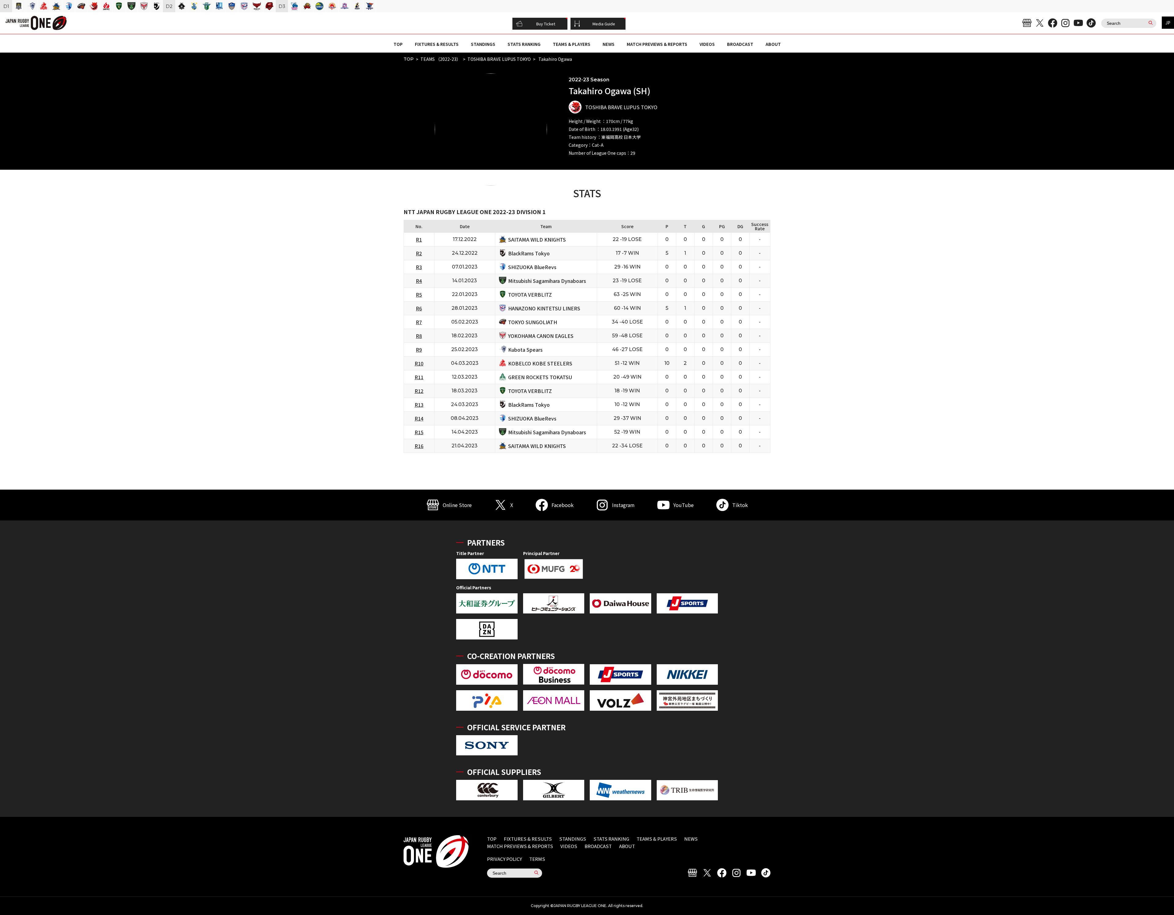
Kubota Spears (525, 349)
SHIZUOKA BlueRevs (532, 267)
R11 (419, 377)
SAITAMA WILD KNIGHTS (537, 239)
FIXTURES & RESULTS (437, 44)
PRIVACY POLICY (504, 859)
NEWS (609, 44)
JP (1167, 23)
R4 (419, 280)
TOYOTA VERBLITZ (530, 294)
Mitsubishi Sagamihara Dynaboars (547, 280)
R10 (419, 363)
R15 (419, 432)
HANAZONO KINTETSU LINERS (544, 308)
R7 (419, 322)
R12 (419, 391)
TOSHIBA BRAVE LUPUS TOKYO (499, 59)
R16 (419, 446)
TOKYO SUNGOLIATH (532, 322)
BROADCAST (740, 44)
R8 (419, 335)
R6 (419, 308)
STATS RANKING (524, 44)
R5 (419, 294)
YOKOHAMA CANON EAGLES (541, 335)
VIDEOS (707, 44)
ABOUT (773, 44)
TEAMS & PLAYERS (571, 44)
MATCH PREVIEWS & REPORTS (657, 44)
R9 (419, 349)
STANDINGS (483, 44)
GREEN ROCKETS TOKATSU (540, 377)
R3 (419, 267)
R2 (419, 253)
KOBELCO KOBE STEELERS (540, 363)
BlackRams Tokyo (529, 253)
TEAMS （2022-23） (440, 59)
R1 (419, 239)
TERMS (537, 859)
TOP (398, 44)
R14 (419, 418)
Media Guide (604, 24)
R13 (419, 404)
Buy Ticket (545, 24)
